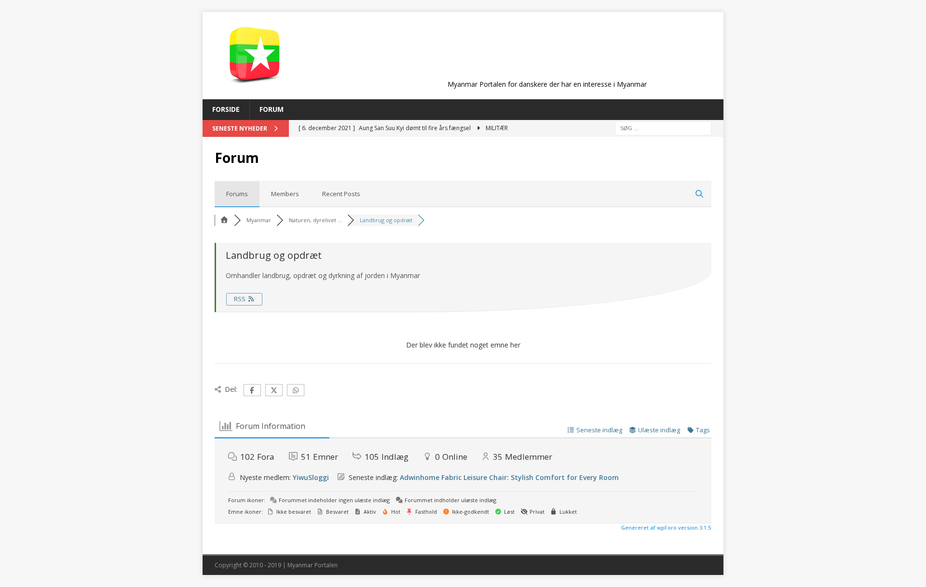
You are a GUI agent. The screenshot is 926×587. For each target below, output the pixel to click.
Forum (271, 109)
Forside (226, 109)
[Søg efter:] (663, 127)
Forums (237, 193)
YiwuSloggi (311, 477)
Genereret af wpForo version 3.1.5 (665, 527)
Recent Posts (341, 193)
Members (285, 193)
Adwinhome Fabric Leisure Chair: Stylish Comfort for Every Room (509, 477)
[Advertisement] (547, 54)
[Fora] (224, 220)
